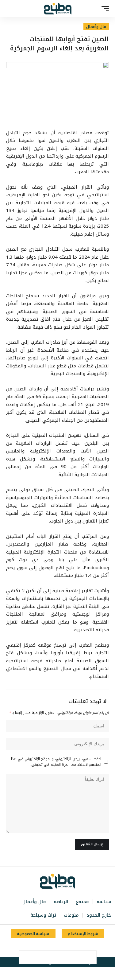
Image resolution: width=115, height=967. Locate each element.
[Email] (51, 957)
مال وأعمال (96, 26)
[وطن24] (57, 8)
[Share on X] (77, 957)
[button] (103, 8)
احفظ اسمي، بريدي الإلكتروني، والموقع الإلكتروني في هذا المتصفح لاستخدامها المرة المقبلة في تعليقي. (56, 762)
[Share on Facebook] (89, 957)
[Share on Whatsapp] (64, 957)
